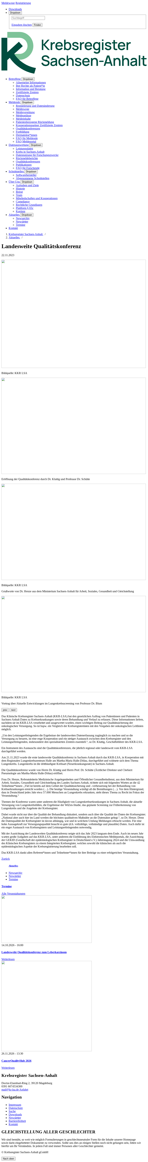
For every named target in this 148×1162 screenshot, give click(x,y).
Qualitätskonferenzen (28, 128)
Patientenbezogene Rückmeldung (35, 122)
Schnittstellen (17, 171)
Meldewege (22, 109)
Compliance (23, 201)
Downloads (15, 9)
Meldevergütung (25, 112)
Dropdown (15, 12)
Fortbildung (22, 131)
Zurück (5, 858)
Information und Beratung (30, 89)
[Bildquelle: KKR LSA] (73, 366)
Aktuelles (14, 214)
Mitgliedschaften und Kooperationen (37, 198)
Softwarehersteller (26, 175)
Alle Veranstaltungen (13, 893)
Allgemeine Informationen (31, 82)
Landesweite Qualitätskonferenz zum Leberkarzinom (34, 952)
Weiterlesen (8, 959)
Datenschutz (23, 95)
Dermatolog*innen (26, 135)
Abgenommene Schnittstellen (32, 178)
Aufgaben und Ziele (27, 185)
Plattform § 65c (24, 208)
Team (19, 195)
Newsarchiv (23, 218)
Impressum (15, 1104)
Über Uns (15, 181)
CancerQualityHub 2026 (16, 1060)
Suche (12, 1111)
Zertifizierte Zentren (27, 92)
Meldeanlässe (23, 115)
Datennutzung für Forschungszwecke (37, 155)
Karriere (20, 211)
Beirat (19, 191)
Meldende (15, 102)
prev (5, 710)
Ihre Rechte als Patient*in (30, 85)
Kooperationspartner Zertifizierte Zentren (39, 125)
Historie (20, 188)
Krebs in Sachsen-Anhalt (30, 151)
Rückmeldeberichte (27, 158)
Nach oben (8, 1158)
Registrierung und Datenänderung (35, 105)
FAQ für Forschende (28, 168)
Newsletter (22, 221)
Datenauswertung (19, 144)
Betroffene (15, 78)
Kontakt (13, 228)
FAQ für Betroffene (27, 98)
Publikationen (24, 164)
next (13, 710)
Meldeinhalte (23, 118)
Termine (20, 224)
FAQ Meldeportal (26, 141)
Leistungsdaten (24, 148)
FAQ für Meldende (27, 138)
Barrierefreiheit (17, 1121)
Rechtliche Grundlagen (29, 204)
